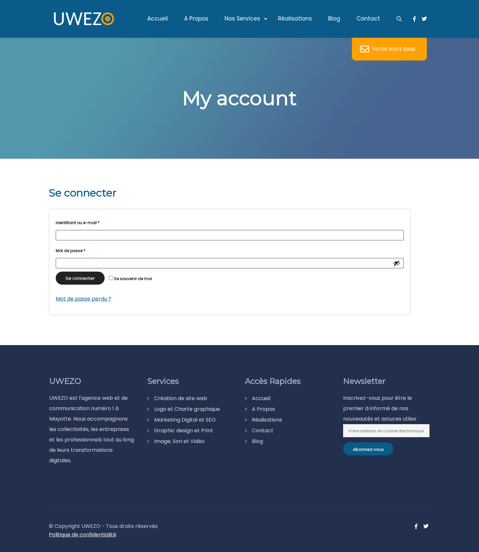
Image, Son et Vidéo (179, 441)
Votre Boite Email (394, 49)
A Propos (263, 409)
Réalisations (267, 420)
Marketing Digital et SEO (185, 420)
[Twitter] (424, 19)
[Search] (399, 19)
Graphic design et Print (183, 430)
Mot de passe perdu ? (83, 299)
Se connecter (80, 278)
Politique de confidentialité (82, 534)
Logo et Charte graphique (187, 409)
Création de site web (180, 398)
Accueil (261, 398)
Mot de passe (81, 250)
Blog (257, 441)
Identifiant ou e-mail (88, 222)
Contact (262, 430)
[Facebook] (414, 19)
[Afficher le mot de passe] (396, 263)
